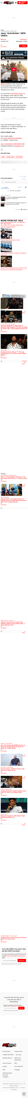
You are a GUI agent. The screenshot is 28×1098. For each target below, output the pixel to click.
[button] (14, 30)
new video (19, 157)
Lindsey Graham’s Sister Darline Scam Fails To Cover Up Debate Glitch (13, 791)
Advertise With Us (7, 1058)
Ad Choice (18, 1054)
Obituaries (3, 767)
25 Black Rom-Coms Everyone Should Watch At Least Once (13, 938)
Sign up (24, 176)
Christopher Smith (8, 789)
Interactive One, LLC (17, 1083)
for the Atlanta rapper (16, 93)
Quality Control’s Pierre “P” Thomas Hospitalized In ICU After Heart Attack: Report (13, 353)
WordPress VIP (14, 1087)
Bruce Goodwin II (9, 743)
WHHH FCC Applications (17, 1059)
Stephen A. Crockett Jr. (9, 620)
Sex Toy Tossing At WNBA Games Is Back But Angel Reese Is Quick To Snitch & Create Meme (13, 746)
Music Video (10, 157)
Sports (2, 743)
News (2, 350)
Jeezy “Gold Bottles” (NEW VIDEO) (11, 144)
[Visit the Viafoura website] (24, 209)
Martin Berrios (10, 767)
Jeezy (3, 157)
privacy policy (18, 963)
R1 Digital (17, 1069)
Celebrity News (5, 935)
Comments (3, 46)
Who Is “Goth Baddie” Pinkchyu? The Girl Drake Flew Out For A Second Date (14, 477)
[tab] (5, 187)
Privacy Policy (10, 956)
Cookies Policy (18, 1051)
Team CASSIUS (11, 324)
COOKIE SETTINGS (8, 1054)
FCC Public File (18, 1066)
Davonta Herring (12, 475)
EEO (15, 1063)
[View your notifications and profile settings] (15, 2)
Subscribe (21, 960)
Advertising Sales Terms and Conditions (7, 1075)
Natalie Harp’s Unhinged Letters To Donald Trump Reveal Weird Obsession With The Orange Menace (14, 500)
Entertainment (4, 475)
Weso (6, 350)
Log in (21, 176)
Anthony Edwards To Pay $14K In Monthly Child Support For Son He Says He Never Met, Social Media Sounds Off (14, 327)
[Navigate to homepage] (9, 2)
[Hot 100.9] (9, 1046)
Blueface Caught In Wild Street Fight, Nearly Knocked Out (13, 816)
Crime (2, 620)
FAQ (4, 1069)
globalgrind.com (19, 146)
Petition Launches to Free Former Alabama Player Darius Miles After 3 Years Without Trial (13, 623)
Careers (5, 1066)
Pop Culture (4, 324)
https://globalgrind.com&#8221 (13, 138)
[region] (14, 193)
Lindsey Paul (4, 41)
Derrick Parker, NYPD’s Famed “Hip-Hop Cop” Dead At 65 (13, 769)
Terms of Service (20, 956)
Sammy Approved (13, 935)
